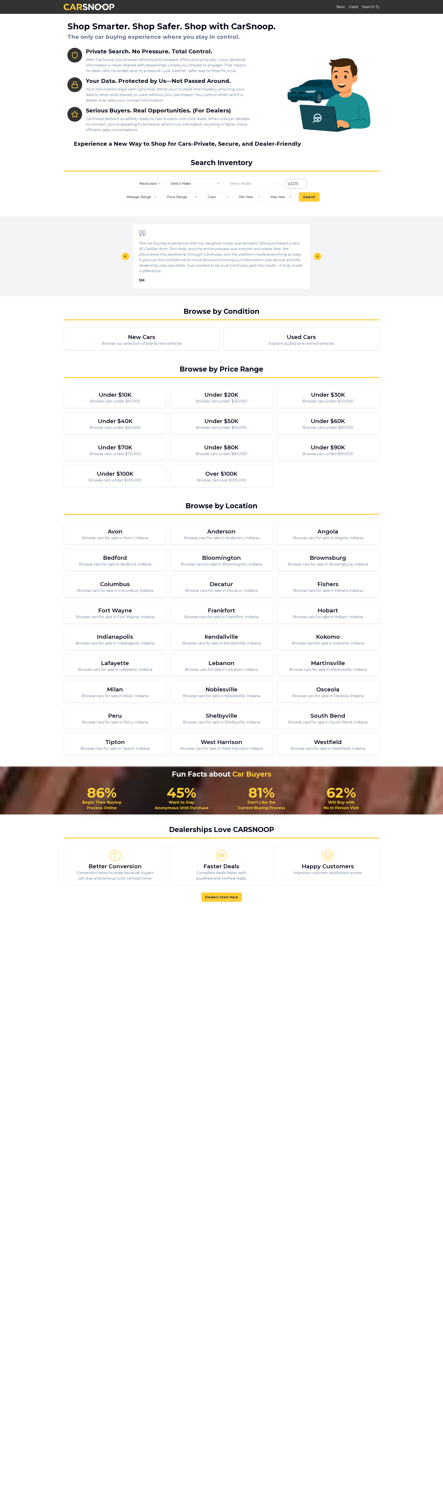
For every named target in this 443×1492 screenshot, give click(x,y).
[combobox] (150, 183)
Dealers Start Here (221, 897)
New (340, 7)
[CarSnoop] (89, 7)
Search (309, 197)
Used (353, 7)
